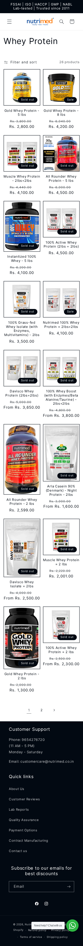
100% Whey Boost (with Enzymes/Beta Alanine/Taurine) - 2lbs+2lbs (61, 397)
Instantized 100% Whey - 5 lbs (21, 259)
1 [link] (29, 710)
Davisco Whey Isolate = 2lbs (22, 584)
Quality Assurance (24, 820)
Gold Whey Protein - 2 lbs (21, 676)
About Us (16, 789)
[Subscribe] (69, 886)
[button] (9, 22)
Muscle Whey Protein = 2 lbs (61, 562)
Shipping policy (57, 937)
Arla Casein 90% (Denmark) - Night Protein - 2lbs (61, 490)
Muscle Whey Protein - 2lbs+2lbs (22, 179)
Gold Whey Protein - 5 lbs (21, 113)
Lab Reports (19, 810)
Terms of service (31, 937)
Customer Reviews (24, 799)
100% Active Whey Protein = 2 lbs (61, 650)
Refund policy (37, 930)
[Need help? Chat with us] (72, 925)
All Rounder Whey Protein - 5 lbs (61, 179)
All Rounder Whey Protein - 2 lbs (21, 502)
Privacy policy (60, 930)
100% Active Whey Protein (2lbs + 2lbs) (61, 245)
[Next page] (54, 710)
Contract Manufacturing (28, 841)
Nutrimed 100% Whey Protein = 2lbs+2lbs (61, 325)
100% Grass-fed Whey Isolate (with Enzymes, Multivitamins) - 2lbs (22, 329)
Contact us (18, 851)
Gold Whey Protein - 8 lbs (61, 113)
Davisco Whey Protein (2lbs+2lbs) (21, 393)
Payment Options (23, 830)
